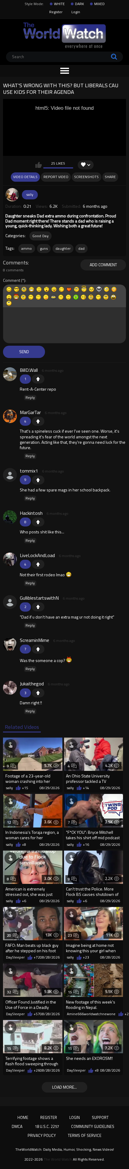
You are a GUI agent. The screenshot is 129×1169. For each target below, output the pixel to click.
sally (29, 194)
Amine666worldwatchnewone (91, 1014)
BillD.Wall (29, 370)
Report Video (56, 177)
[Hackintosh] (10, 517)
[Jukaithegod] (10, 688)
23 (70, 935)
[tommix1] (10, 475)
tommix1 (29, 470)
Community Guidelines (92, 1126)
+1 (38, 378)
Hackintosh (31, 513)
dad (81, 248)
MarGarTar (30, 412)
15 (70, 992)
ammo (26, 248)
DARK (79, 4)
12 (9, 822)
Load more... (64, 1087)
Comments (15, 262)
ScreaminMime (34, 640)
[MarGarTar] (10, 416)
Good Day (40, 236)
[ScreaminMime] (10, 644)
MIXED (99, 4)
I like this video (38, 165)
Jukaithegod (32, 683)
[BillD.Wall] (10, 374)
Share (110, 177)
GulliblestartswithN (39, 597)
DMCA (17, 1126)
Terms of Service (84, 1135)
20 (9, 935)
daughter (63, 248)
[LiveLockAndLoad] (10, 559)
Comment (11, 280)
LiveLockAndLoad (37, 555)
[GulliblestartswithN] (10, 602)
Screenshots (86, 177)
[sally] (12, 195)
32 (9, 992)
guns (44, 248)
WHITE (59, 4)
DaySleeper (15, 957)
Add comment (103, 264)
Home (22, 1117)
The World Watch (58, 1159)
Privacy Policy (42, 1135)
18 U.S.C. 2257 (47, 1126)
